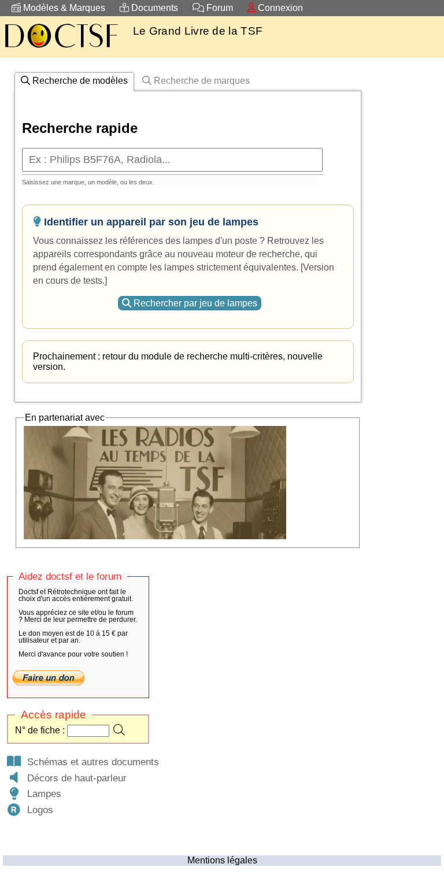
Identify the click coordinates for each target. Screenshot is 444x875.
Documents (153, 8)
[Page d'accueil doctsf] (61, 49)
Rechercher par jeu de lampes (194, 303)
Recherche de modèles (79, 81)
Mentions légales (222, 860)
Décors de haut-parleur (74, 778)
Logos (37, 809)
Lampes (41, 793)
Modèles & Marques (63, 8)
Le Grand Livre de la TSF (197, 31)
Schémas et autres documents (90, 762)
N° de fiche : (41, 730)
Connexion (279, 8)
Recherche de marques (200, 81)
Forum (218, 8)
